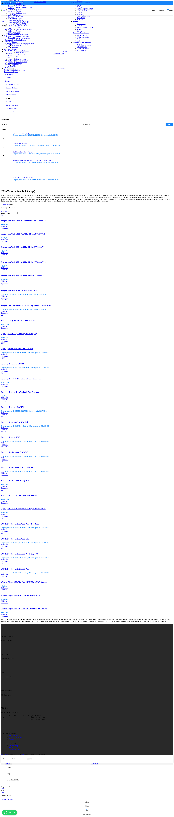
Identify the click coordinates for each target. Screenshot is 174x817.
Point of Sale (12, 19)
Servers (10, 6)
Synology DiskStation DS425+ (13, 364)
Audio (10, 44)
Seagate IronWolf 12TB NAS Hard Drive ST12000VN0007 (25, 234)
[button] (4, 226)
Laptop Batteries (13, 20)
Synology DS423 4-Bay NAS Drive (15, 422)
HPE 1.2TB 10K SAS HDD (22, 133)
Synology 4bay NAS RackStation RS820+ (18, 320)
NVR (9, 30)
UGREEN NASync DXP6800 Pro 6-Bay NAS (19, 554)
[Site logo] (4, 10)
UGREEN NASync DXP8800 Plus (15, 569)
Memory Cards (12, 61)
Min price (4, 124)
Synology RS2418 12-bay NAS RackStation (19, 496)
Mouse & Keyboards (14, 15)
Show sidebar (5, 211)
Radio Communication (84, 45)
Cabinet (79, 25)
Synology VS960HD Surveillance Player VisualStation (23, 509)
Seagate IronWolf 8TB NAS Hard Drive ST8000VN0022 (24, 275)
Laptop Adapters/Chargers (16, 22)
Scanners (79, 1)
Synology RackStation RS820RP (14, 452)
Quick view (4, 228)
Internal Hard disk (13, 66)
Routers (79, 31)
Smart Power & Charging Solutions (16, 71)
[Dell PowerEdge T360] (8, 145)
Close (2, 789)
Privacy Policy (13, 735)
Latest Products (14, 749)
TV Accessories (13, 48)
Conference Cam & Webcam (17, 13)
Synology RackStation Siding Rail (15, 480)
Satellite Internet (82, 47)
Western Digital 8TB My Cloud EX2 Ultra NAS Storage (24, 609)
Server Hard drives (14, 64)
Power (7, 57)
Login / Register (14, 780)
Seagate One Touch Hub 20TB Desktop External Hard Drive (26, 305)
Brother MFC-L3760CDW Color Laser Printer (28, 178)
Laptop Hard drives (14, 59)
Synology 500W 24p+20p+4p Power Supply (19, 334)
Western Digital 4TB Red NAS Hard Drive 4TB (20, 595)
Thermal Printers (10, 112)
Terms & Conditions (15, 737)
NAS (9, 57)
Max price (86, 124)
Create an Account (7, 799)
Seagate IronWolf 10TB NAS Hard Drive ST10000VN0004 (25, 221)
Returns (11, 739)
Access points (81, 24)
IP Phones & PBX (40, 2)
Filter (169, 124)
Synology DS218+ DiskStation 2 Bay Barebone (20, 392)
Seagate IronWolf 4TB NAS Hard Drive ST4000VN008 (24, 247)
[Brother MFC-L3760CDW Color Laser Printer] (8, 182)
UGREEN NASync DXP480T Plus (15, 539)
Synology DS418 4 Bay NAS (12, 407)
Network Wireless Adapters (85, 27)
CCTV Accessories (14, 32)
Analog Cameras (13, 34)
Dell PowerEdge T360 (20, 143)
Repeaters (80, 29)
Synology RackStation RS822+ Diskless (17, 467)
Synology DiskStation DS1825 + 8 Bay (17, 349)
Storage (7, 81)
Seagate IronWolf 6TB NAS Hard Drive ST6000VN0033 (24, 262)
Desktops (11, 8)
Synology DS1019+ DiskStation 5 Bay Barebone (21, 379)
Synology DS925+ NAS (10, 437)
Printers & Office (10, 60)
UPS (9, 40)
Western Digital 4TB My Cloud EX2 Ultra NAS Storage (24, 582)
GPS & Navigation (83, 48)
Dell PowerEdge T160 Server (22, 152)
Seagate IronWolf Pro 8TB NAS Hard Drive (19, 290)
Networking (8, 54)
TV (9, 46)
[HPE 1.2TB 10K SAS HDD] (8, 136)
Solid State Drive (58, 54)
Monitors (11, 11)
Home (3, 204)
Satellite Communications (13, 64)
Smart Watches (81, 50)
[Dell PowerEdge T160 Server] (8, 154)
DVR (9, 28)
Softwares (8, 78)
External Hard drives (14, 63)
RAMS (10, 55)
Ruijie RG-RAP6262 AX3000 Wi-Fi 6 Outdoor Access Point (32, 160)
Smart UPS (11, 38)
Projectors (11, 17)
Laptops (10, 9)
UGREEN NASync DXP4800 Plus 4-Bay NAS (20, 524)
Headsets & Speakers (14, 24)
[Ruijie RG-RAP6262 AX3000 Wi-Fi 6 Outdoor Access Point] (8, 167)
